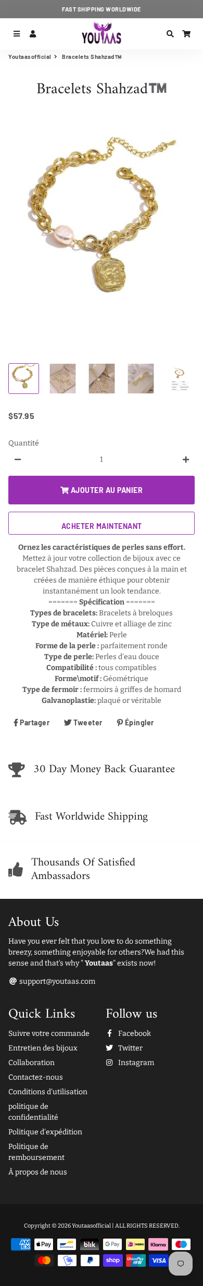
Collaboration (31, 1062)
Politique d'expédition (45, 1132)
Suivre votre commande (49, 1033)
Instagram (135, 1062)
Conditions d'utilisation (47, 1091)
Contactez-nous (35, 1077)
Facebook (134, 1033)
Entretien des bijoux (43, 1048)
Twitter (130, 1048)
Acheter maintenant (101, 526)
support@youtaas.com (56, 981)
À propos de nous (37, 1172)
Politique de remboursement (36, 1152)
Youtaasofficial (30, 56)
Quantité (23, 443)
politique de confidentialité (33, 1112)
